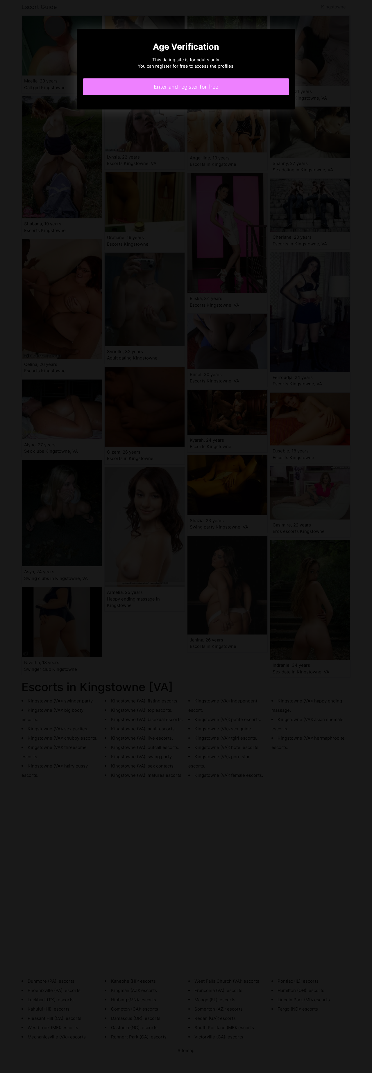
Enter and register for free (186, 87)
